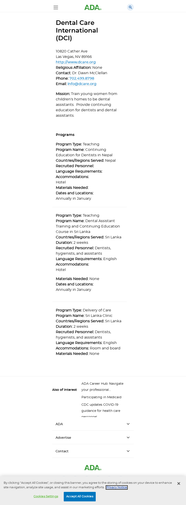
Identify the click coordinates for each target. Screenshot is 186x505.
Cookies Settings (46, 496)
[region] (93, 490)
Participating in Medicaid (101, 397)
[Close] (179, 483)
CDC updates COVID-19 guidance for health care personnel (100, 411)
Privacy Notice (116, 487)
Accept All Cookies (79, 496)
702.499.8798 (81, 78)
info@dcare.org (82, 84)
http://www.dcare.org (76, 62)
